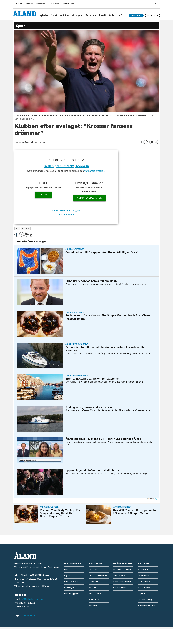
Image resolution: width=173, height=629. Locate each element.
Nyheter (44, 15)
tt (17, 228)
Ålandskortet (41, 3)
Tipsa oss (29, 3)
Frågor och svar (144, 587)
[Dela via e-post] (152, 142)
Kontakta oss (68, 3)
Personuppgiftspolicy (122, 569)
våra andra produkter (94, 171)
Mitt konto (151, 15)
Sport (54, 15)
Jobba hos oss (119, 575)
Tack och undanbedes (98, 575)
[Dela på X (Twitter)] (148, 142)
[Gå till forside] (24, 13)
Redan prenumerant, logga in (66, 166)
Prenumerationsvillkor (147, 605)
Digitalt (67, 575)
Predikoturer (94, 599)
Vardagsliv (91, 15)
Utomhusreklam (71, 581)
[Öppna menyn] (155, 3)
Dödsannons (94, 581)
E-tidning (18, 3)
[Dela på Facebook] (143, 142)
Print (66, 569)
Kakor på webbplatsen (122, 581)
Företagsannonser (73, 563)
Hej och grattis (95, 593)
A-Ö (120, 15)
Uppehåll (141, 593)
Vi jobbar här (143, 569)
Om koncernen (119, 587)
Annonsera (54, 3)
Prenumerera (136, 15)
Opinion (64, 15)
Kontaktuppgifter (71, 593)
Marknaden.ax (94, 605)
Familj (102, 15)
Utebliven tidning (145, 599)
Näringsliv (77, 15)
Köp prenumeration (89, 198)
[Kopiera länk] (156, 142)
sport (25, 228)
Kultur (112, 15)
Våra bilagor (69, 587)
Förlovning (93, 569)
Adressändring (144, 581)
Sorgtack (92, 587)
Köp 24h (43, 194)
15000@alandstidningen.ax (32, 599)
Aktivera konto (66, 214)
